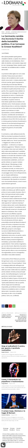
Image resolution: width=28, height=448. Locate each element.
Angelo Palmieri (5, 352)
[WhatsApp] (13, 306)
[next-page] (5, 424)
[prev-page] (3, 424)
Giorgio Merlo (5, 383)
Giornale (8, 32)
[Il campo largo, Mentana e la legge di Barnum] (14, 401)
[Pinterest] (10, 306)
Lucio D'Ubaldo (5, 53)
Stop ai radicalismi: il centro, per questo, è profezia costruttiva (13, 348)
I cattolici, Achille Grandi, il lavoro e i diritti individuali (7, 316)
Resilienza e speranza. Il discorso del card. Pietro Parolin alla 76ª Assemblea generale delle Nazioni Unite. (20, 318)
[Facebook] (3, 306)
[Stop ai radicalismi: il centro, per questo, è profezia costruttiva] (14, 336)
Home (3, 32)
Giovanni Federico (6, 415)
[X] (6, 306)
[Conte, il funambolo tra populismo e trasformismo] (14, 369)
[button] (3, 445)
